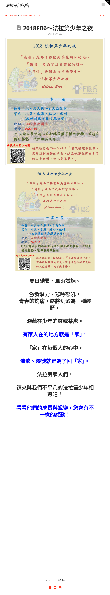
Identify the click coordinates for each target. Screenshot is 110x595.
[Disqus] (54, 462)
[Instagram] (60, 587)
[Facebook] (50, 587)
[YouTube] (55, 587)
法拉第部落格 (17, 5)
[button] (103, 4)
